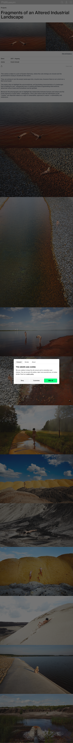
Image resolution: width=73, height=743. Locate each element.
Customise (36, 380)
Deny (22, 380)
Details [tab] (27, 362)
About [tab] (34, 362)
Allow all (50, 380)
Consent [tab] (19, 362)
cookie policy (30, 374)
